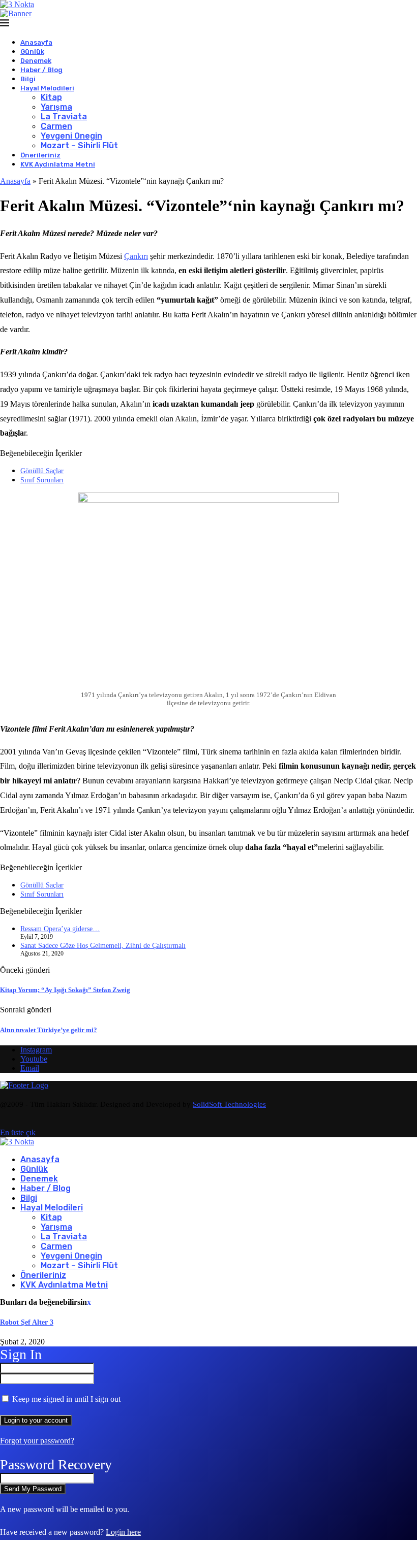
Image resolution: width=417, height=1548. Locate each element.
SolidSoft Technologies (229, 1104)
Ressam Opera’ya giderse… (60, 929)
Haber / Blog (41, 70)
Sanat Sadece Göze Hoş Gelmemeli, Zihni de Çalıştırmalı (103, 945)
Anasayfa (36, 42)
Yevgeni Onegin (71, 136)
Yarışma (56, 107)
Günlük (32, 51)
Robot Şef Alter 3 (26, 1322)
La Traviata (64, 116)
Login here (123, 1532)
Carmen (56, 126)
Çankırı (136, 256)
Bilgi (28, 79)
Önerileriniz (40, 155)
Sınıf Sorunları (42, 480)
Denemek (35, 60)
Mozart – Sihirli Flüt (79, 145)
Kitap (51, 97)
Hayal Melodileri (47, 88)
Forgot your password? (37, 1440)
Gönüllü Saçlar (42, 471)
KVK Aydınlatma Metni (57, 164)
